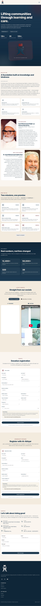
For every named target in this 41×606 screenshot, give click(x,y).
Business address (5, 388)
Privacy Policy (20, 491)
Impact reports (3, 588)
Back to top (37, 601)
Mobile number (4, 393)
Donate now (4, 31)
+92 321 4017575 (27, 521)
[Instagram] (5, 579)
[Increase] (38, 408)
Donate (2, 593)
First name (3, 373)
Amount (3, 406)
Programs (2, 586)
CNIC (22, 377)
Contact (2, 596)
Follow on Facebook (15, 299)
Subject (3, 539)
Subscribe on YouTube (26, 299)
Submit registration (20, 494)
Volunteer (2, 595)
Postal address (4, 382)
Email (22, 535)
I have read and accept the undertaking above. (12, 488)
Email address (23, 393)
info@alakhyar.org (7, 531)
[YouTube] (7, 579)
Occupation (4, 377)
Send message (20, 553)
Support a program (20, 235)
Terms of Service (25, 491)
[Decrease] (3, 408)
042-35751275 (27, 526)
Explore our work (13, 31)
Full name (3, 535)
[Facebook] (2, 579)
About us (2, 584)
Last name (23, 373)
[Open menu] (39, 2)
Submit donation (20, 422)
